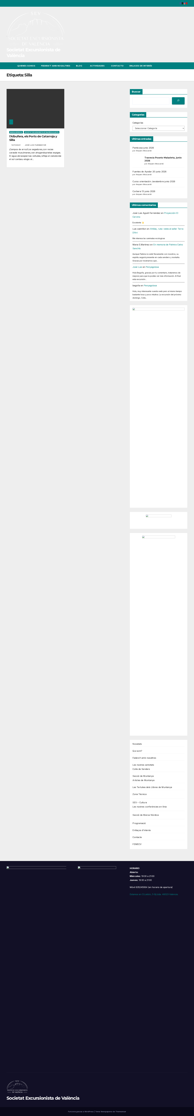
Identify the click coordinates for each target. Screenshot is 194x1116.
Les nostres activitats (143, 765)
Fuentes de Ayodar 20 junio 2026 (149, 171)
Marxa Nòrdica (16, 132)
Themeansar (120, 1111)
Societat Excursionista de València (43, 1098)
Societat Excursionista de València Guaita (42, 132)
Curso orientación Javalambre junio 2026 (154, 181)
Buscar (136, 91)
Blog (79, 66)
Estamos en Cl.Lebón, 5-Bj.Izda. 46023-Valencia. (154, 894)
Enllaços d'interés (142, 830)
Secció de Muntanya (143, 776)
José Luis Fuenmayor (35, 145)
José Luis (137, 267)
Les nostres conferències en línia (150, 806)
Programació (139, 823)
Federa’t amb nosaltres (55, 66)
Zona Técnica (139, 794)
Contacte (137, 837)
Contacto (117, 66)
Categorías (138, 122)
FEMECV (137, 844)
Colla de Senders (141, 769)
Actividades (97, 66)
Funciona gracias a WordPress (81, 1111)
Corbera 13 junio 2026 (144, 191)
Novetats (137, 744)
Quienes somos (26, 66)
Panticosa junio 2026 (143, 147)
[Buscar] (178, 100)
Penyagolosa (152, 267)
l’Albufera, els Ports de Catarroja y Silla (33, 138)
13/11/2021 (16, 145)
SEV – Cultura (140, 802)
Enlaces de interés (140, 66)
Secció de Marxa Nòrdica (146, 815)
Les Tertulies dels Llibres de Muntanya (152, 787)
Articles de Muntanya (143, 780)
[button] (180, 65)
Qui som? (137, 751)
